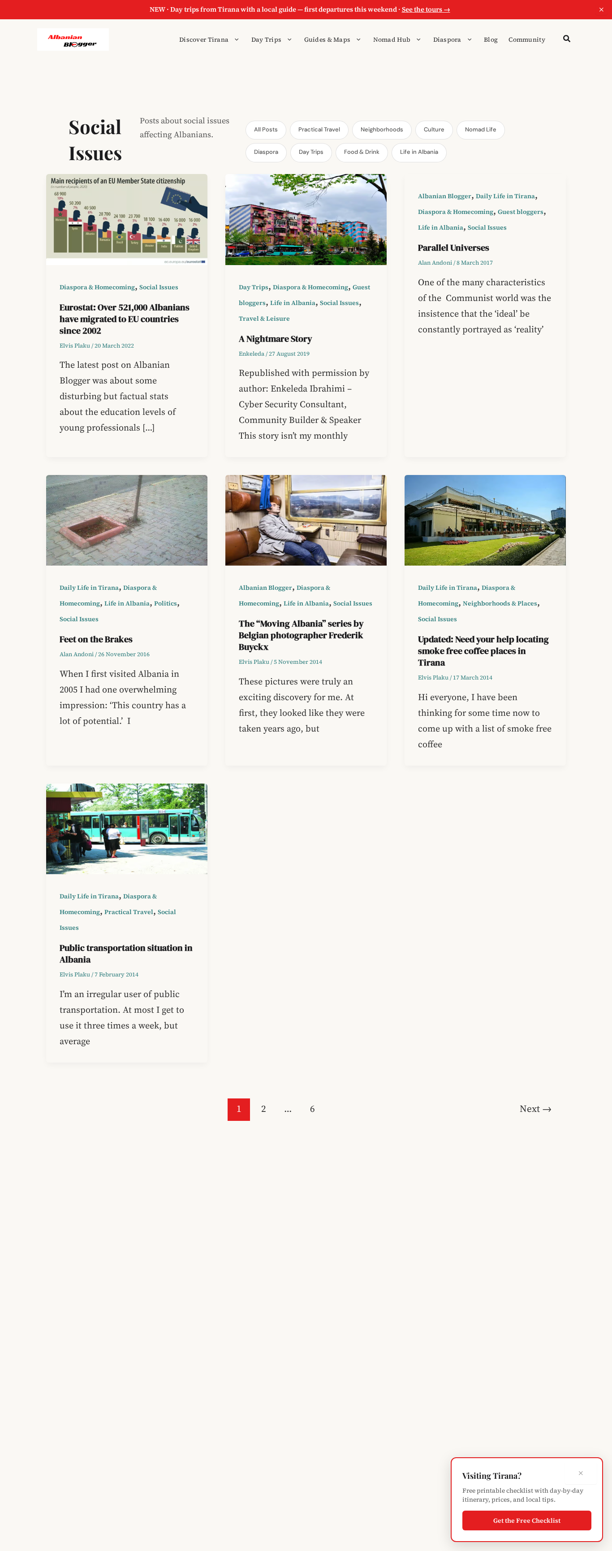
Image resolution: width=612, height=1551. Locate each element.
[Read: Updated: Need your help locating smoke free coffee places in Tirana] (485, 519)
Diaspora (447, 39)
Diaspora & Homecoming (97, 287)
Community (527, 39)
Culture (434, 129)
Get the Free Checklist (526, 1520)
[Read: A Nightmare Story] (306, 218)
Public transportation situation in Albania (126, 953)
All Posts (266, 129)
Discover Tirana (203, 39)
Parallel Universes (453, 247)
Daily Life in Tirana (505, 196)
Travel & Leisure (264, 318)
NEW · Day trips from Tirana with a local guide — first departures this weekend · (300, 9)
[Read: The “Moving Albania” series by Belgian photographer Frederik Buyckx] (306, 519)
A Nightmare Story (275, 338)
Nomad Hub (392, 39)
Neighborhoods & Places (500, 603)
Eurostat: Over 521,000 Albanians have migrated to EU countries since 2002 (125, 319)
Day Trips (266, 39)
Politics (165, 603)
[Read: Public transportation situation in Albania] (126, 828)
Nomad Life (480, 129)
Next (536, 1108)
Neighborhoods (382, 129)
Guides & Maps (327, 39)
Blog (491, 39)
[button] (234, 39)
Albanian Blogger (444, 196)
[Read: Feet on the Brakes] (126, 519)
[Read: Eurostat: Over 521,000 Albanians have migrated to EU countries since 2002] (126, 218)
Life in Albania (419, 152)
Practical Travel (319, 129)
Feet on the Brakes (96, 639)
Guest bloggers (520, 211)
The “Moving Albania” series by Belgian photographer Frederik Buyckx (301, 635)
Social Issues (158, 287)
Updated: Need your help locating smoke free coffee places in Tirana (483, 651)
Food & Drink (361, 152)
